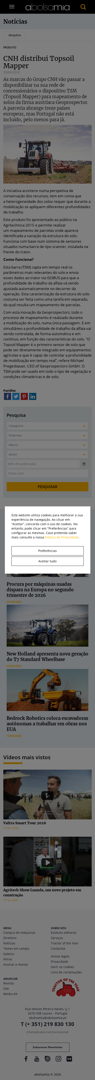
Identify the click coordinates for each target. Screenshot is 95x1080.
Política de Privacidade (61, 537)
